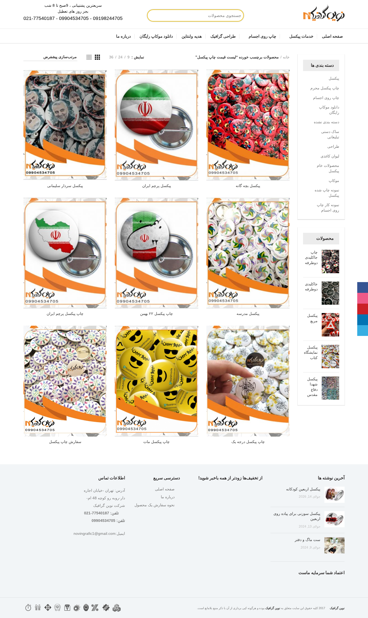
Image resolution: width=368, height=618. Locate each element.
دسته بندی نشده (326, 122)
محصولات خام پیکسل (328, 168)
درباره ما (168, 497)
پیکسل (334, 78)
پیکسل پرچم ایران (156, 186)
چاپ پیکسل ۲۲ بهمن (156, 313)
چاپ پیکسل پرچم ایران (65, 313)
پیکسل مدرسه (248, 313)
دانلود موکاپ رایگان (329, 110)
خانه (286, 57)
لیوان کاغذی (330, 156)
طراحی (333, 146)
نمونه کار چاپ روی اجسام (328, 207)
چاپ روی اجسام (326, 98)
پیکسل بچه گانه (248, 186)
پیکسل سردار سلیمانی (65, 186)
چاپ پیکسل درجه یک (248, 442)
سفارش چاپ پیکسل (65, 442)
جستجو (170, 15)
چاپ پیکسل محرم (324, 88)
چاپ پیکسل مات (156, 442)
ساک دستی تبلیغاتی (330, 134)
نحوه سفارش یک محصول (154, 505)
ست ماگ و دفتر (307, 540)
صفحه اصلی (165, 489)
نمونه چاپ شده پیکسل (327, 193)
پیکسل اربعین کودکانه (303, 489)
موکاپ (334, 180)
